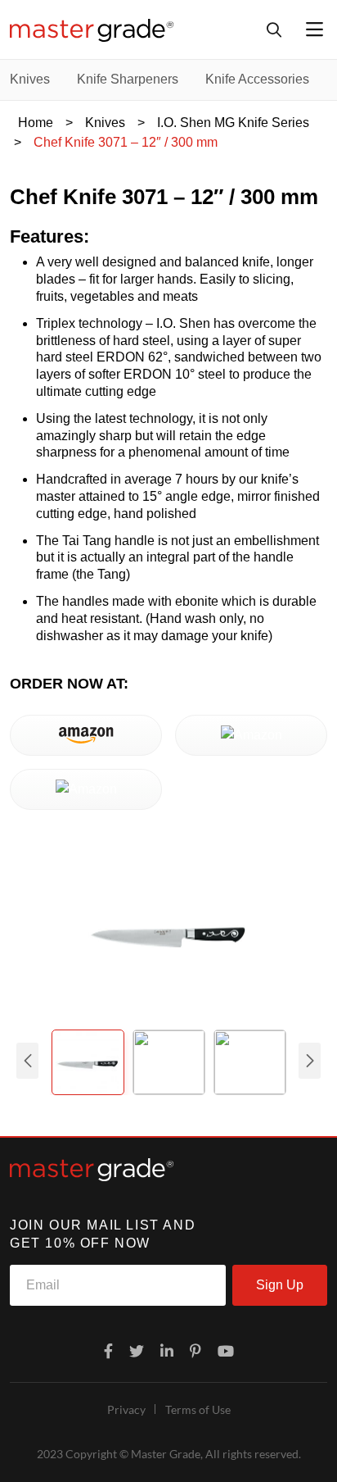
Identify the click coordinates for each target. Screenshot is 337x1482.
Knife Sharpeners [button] (127, 79)
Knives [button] (30, 79)
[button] (310, 1061)
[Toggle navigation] (314, 29)
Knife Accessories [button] (257, 79)
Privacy (126, 1409)
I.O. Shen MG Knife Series (233, 123)
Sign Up (279, 1285)
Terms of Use (198, 1409)
